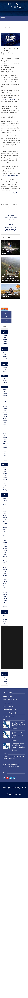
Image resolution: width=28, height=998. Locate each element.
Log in (6, 321)
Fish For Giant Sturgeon (5, 441)
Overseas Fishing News (9, 713)
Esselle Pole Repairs (5, 369)
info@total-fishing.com (9, 758)
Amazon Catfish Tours (5, 406)
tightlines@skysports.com (8, 99)
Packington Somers (5, 579)
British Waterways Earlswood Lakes (5, 571)
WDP (21, 794)
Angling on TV (14, 204)
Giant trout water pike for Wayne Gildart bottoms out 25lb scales (10, 278)
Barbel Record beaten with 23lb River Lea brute (9, 251)
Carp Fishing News (7, 696)
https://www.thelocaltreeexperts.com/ (5, 619)
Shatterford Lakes (5, 544)
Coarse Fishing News (8, 699)
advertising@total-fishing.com (11, 766)
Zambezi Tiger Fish (5, 454)
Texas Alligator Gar (5, 448)
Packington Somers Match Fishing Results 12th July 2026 (18, 734)
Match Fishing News (8, 709)
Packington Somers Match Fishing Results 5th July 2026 (18, 745)
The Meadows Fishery (5, 505)
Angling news (6, 204)
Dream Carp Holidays (5, 435)
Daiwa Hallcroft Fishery (5, 511)
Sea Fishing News (7, 716)
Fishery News (6, 703)
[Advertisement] (12, 647)
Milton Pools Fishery (5, 559)
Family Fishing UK (5, 420)
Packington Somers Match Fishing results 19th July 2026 (18, 724)
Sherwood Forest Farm (5, 538)
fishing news (5, 206)
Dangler (5, 343)
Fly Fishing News (7, 706)
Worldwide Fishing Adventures (5, 394)
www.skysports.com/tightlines (10, 193)
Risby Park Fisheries (5, 604)
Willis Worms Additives (5, 380)
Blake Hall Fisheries (5, 590)
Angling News (12, 53)
